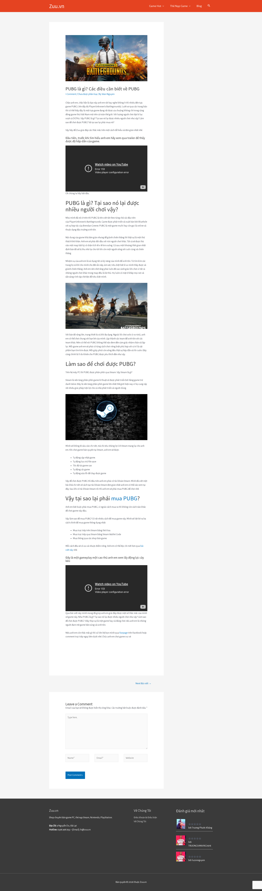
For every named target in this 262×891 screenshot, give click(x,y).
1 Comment (71, 94)
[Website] (135, 758)
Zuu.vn (56, 5)
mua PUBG (124, 498)
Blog (199, 6)
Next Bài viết (143, 683)
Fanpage (123, 633)
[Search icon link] (208, 6)
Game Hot (155, 6)
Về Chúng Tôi (140, 821)
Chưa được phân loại (87, 94)
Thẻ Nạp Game (179, 6)
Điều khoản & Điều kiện (145, 817)
